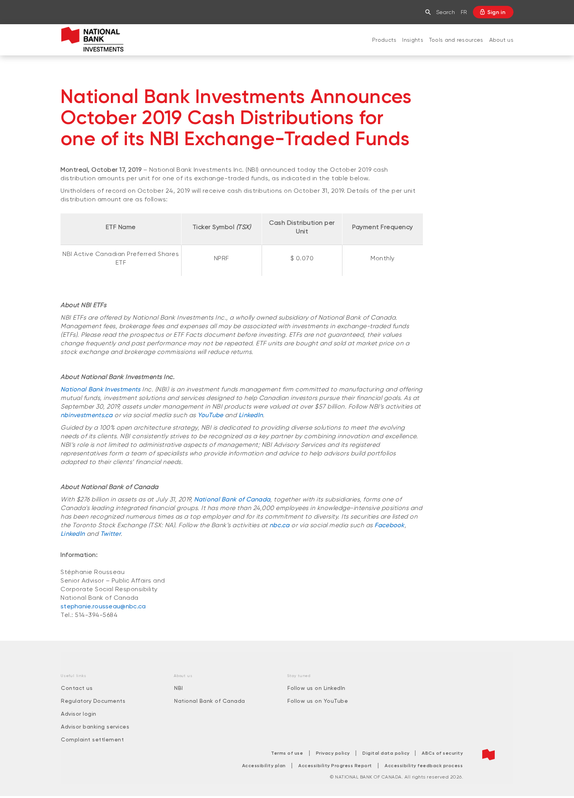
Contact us (77, 688)
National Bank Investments (101, 389)
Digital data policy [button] (386, 753)
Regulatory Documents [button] (93, 701)
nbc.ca (279, 525)
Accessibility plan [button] (264, 765)
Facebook (389, 525)
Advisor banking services (95, 726)
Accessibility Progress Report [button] (335, 765)
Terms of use (287, 753)
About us (501, 40)
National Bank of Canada (232, 499)
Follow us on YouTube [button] (317, 701)
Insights (412, 40)
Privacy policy (333, 753)
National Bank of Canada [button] (209, 701)
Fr (464, 12)
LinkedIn (251, 415)
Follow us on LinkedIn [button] (316, 688)
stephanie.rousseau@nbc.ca (103, 606)
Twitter (110, 533)
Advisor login (78, 714)
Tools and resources (456, 40)
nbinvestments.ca (87, 415)
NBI (178, 688)
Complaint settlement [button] (92, 739)
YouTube (210, 415)
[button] (430, 12)
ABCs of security (442, 753)
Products (384, 40)
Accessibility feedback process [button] (424, 765)
